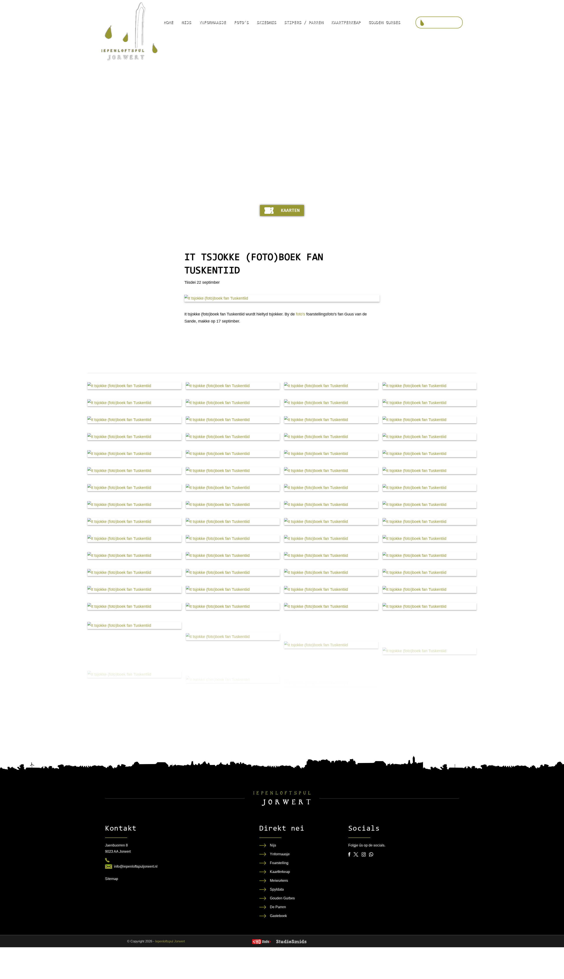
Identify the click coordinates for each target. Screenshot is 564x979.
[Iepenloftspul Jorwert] (129, 31)
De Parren (278, 907)
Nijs (186, 22)
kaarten (290, 210)
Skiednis (266, 22)
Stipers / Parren (303, 22)
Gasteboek (278, 916)
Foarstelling (279, 863)
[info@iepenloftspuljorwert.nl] (108, 866)
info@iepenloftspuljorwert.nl (136, 866)
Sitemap (111, 879)
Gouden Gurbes (384, 22)
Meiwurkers (279, 880)
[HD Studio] (261, 942)
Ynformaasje (212, 22)
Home (168, 22)
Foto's (241, 22)
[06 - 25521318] (107, 860)
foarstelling (443, 23)
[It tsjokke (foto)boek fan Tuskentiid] (282, 298)
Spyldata (277, 889)
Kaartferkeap (345, 22)
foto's (300, 314)
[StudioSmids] (291, 941)
